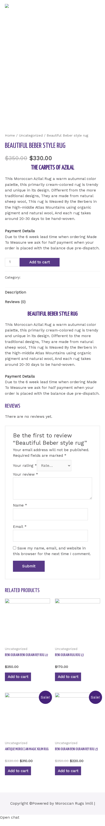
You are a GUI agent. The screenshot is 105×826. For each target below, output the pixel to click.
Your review (25, 474)
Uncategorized (31, 135)
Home (10, 135)
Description (15, 292)
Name (20, 505)
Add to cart (39, 262)
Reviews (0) (15, 302)
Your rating (25, 465)
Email (20, 526)
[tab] (52, 292)
